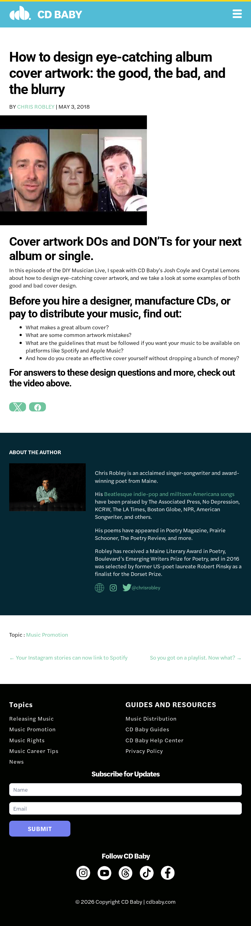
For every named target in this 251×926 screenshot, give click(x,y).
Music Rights (27, 740)
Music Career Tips (33, 750)
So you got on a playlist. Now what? (196, 657)
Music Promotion (47, 634)
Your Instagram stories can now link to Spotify (68, 657)
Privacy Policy (144, 750)
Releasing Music (31, 718)
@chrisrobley (146, 587)
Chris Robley (35, 106)
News (16, 761)
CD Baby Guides (147, 729)
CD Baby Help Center (155, 740)
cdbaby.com (161, 901)
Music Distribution (151, 718)
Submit (40, 828)
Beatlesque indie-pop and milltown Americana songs (169, 493)
